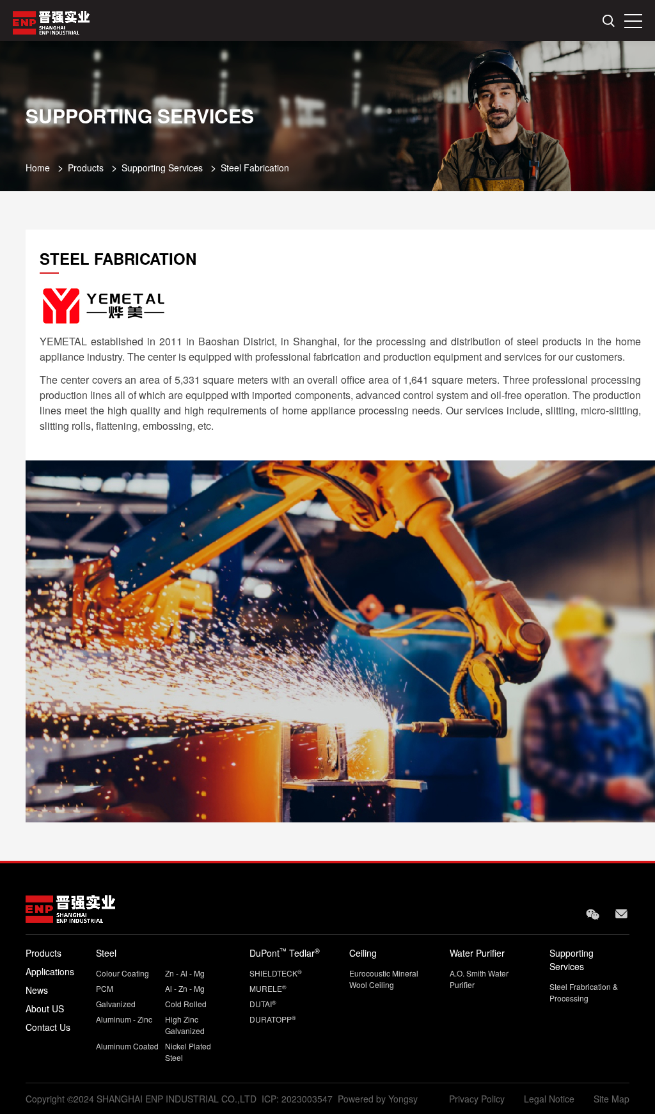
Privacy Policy (477, 1098)
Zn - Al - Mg (185, 973)
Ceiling (363, 952)
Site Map (611, 1098)
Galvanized (116, 1003)
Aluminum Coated (127, 1045)
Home (38, 167)
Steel (106, 952)
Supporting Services (162, 167)
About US (45, 1008)
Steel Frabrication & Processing (583, 992)
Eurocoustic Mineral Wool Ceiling (383, 979)
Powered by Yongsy (378, 1098)
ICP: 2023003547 (297, 1098)
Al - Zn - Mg (185, 988)
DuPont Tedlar (284, 952)
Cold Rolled (186, 1003)
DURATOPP (272, 1019)
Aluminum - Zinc (124, 1019)
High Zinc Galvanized (185, 1025)
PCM (104, 988)
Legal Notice (549, 1098)
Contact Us (48, 1027)
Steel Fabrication (255, 167)
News (37, 990)
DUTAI (262, 1003)
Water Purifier (477, 952)
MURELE (268, 988)
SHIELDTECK (275, 973)
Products (86, 167)
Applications (50, 971)
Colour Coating (122, 973)
